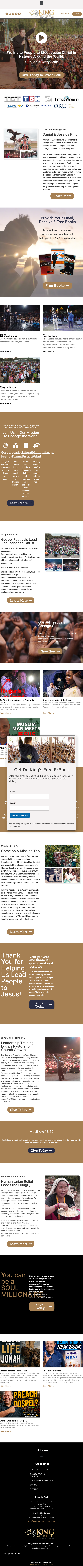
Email (13, 803)
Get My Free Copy (20, 815)
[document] (41, 783)
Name (12, 792)
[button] (73, 739)
